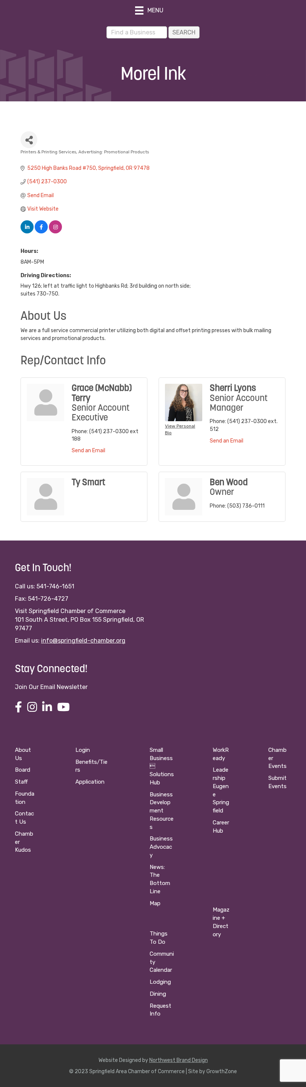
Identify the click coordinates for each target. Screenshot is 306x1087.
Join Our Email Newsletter (51, 687)
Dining (158, 993)
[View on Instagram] (55, 232)
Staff (21, 781)
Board (22, 769)
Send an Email (88, 450)
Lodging (160, 982)
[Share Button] (29, 139)
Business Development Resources (162, 810)
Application (89, 781)
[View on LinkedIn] (27, 232)
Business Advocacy (161, 846)
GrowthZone (221, 1071)
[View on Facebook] (41, 232)
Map (155, 903)
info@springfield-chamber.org (83, 640)
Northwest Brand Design (178, 1060)
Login (82, 750)
